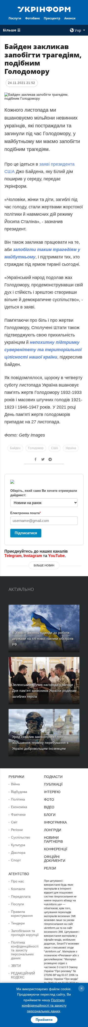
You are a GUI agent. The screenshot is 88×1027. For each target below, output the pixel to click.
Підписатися (26, 533)
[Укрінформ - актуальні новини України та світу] (44, 9)
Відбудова (19, 792)
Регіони (17, 830)
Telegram (13, 556)
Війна (15, 784)
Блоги (49, 815)
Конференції (55, 849)
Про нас (17, 881)
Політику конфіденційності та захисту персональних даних (44, 1005)
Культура (18, 845)
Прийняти (44, 1020)
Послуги (15, 18)
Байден (15, 448)
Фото (49, 799)
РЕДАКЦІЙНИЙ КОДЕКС (23, 975)
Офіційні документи (54, 859)
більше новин (44, 565)
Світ (14, 822)
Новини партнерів (53, 839)
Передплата (21, 896)
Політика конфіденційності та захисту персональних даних (24, 950)
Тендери (18, 923)
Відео (49, 807)
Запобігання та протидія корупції (25, 933)
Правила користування (22, 914)
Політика (18, 799)
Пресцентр (52, 18)
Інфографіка (55, 822)
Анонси (70, 18)
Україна (71, 448)
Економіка (19, 807)
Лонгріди (52, 830)
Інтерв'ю (52, 792)
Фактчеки (18, 814)
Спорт (16, 860)
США (54, 448)
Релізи (50, 868)
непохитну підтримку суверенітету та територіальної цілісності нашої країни (43, 350)
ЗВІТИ (16, 966)
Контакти (18, 889)
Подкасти (53, 777)
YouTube (56, 556)
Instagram (32, 556)
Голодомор (36, 448)
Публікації (53, 784)
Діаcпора (18, 852)
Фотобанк (32, 18)
